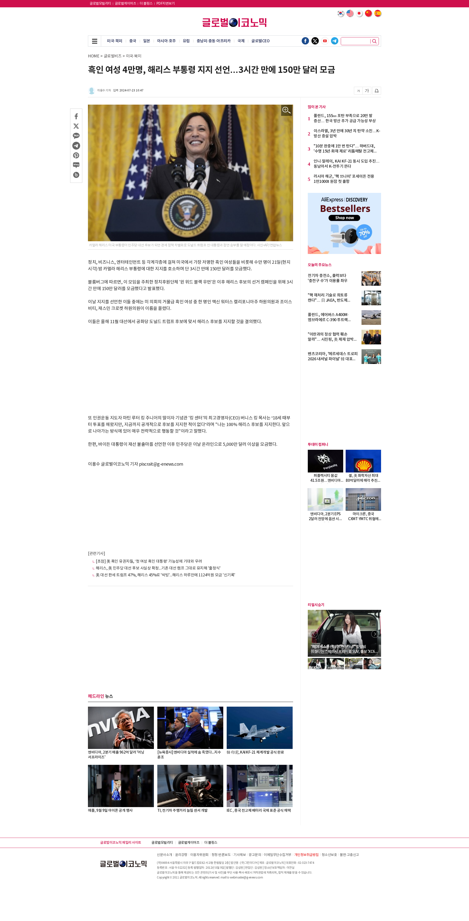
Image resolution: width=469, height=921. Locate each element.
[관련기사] (96, 553)
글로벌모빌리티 (100, 4)
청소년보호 (329, 855)
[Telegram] (334, 40)
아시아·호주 (166, 41)
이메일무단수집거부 (277, 855)
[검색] (374, 41)
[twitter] (315, 40)
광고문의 (255, 855)
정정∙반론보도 (221, 855)
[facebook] (305, 40)
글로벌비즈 (113, 56)
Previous (314, 634)
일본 (146, 41)
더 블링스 (146, 4)
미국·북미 (114, 41)
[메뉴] (94, 41)
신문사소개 (164, 855)
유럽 (186, 41)
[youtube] (325, 40)
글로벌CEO (260, 41)
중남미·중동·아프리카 (214, 41)
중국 (132, 41)
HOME (93, 56)
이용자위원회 (199, 855)
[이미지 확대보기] (286, 110)
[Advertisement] (190, 366)
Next (375, 634)
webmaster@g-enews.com (246, 877)
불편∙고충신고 (349, 855)
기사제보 (240, 855)
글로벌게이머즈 (125, 4)
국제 (241, 41)
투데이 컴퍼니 (318, 444)
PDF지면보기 (165, 4)
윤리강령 (181, 855)
